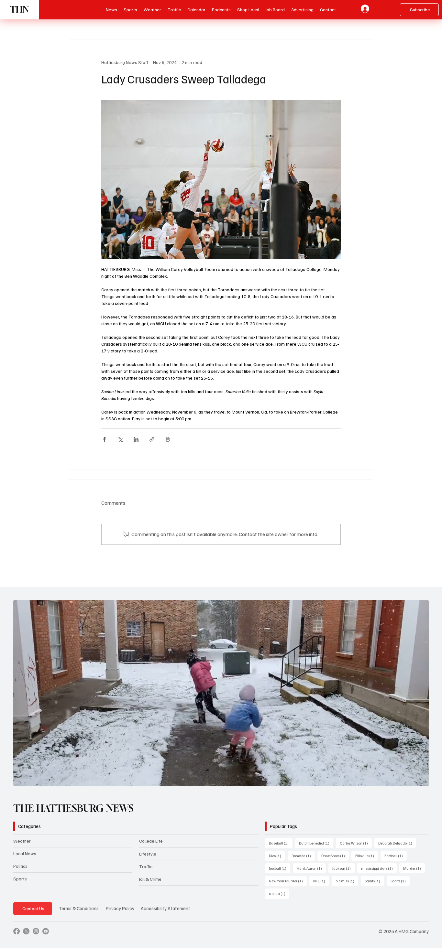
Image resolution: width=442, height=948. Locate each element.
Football (395, 855)
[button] (221, 9)
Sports (20, 878)
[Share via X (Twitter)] (120, 439)
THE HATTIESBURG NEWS (73, 808)
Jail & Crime (150, 879)
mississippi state (379, 868)
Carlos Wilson (356, 843)
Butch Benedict (316, 843)
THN (19, 10)
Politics (20, 866)
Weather (22, 841)
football (279, 868)
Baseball (281, 843)
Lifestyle (147, 853)
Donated (303, 855)
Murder (414, 868)
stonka (279, 893)
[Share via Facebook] (104, 439)
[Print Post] (168, 439)
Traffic (145, 866)
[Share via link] (152, 439)
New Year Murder (288, 880)
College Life (151, 841)
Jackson (343, 868)
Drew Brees (335, 855)
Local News (24, 853)
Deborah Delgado (397, 843)
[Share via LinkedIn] (136, 439)
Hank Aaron (311, 868)
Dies (277, 855)
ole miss (347, 880)
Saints (374, 880)
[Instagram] (36, 931)
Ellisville (366, 855)
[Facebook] (16, 931)
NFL (321, 880)
